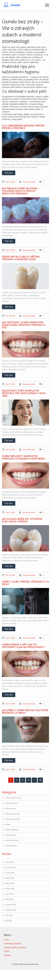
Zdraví (7, 824)
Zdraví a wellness (11, 803)
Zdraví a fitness (11, 846)
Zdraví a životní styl (12, 814)
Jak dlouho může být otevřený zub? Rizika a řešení (22, 520)
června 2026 (9, 873)
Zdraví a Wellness (11, 830)
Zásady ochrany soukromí (15, 947)
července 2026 (10, 867)
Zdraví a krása (10, 808)
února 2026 (9, 894)
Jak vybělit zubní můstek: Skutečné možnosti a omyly (25, 711)
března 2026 (10, 889)
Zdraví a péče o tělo (12, 819)
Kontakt (7, 955)
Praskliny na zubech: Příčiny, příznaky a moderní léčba (21, 258)
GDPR (6, 951)
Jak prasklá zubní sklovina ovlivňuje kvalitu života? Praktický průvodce (19, 191)
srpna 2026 (9, 862)
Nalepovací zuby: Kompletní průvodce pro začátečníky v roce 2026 (24, 393)
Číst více (9, 172)
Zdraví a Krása (10, 835)
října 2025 (9, 915)
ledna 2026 (9, 899)
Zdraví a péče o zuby (13, 798)
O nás (6, 939)
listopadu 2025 (10, 910)
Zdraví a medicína (12, 840)
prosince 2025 (10, 905)
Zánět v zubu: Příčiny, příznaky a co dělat (25, 583)
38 (40, 780)
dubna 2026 (9, 883)
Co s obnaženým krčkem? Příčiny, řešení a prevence (23, 127)
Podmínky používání (12, 943)
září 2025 (8, 920)
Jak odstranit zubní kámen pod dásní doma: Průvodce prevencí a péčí (23, 325)
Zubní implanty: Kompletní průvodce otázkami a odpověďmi (23, 457)
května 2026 (9, 878)
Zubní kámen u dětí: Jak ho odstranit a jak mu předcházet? (23, 646)
